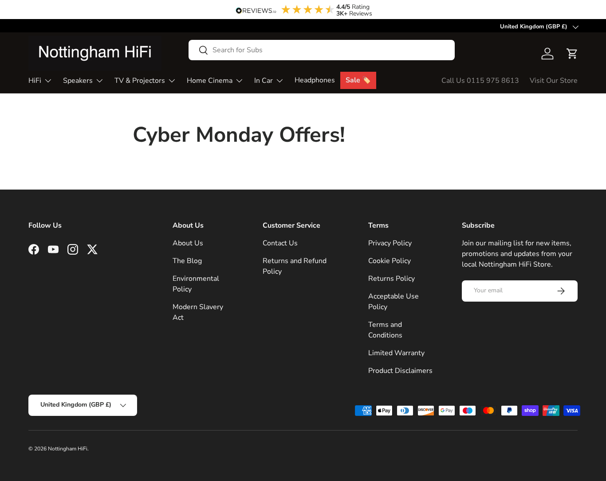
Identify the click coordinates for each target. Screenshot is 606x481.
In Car (263, 80)
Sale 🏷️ (358, 80)
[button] (572, 53)
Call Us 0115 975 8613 (480, 80)
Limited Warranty (396, 353)
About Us (188, 243)
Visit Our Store (554, 80)
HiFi (34, 80)
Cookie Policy (389, 261)
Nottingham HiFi (67, 448)
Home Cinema (209, 80)
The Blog (187, 261)
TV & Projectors (139, 80)
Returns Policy (391, 278)
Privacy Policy (390, 243)
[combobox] (322, 50)
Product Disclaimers (400, 371)
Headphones (315, 80)
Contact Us (280, 243)
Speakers (78, 80)
